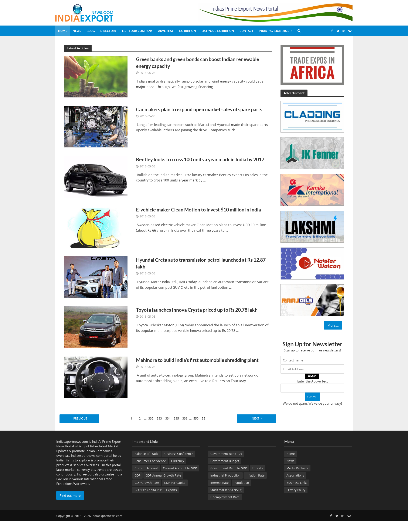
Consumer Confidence (150, 461)
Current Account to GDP (180, 468)
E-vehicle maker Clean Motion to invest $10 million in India (198, 210)
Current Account (146, 468)
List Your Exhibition (217, 31)
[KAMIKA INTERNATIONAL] (312, 189)
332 (150, 418)
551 (204, 418)
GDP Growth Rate (147, 483)
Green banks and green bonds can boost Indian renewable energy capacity (197, 62)
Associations (295, 475)
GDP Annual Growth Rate (163, 475)
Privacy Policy (295, 490)
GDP (137, 475)
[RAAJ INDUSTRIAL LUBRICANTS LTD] (312, 300)
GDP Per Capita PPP (148, 490)
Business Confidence (178, 454)
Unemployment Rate (224, 497)
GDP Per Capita (175, 483)
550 (195, 418)
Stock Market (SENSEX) (226, 490)
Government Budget (224, 461)
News (77, 31)
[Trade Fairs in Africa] (312, 64)
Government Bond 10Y (226, 454)
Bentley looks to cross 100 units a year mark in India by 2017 (200, 159)
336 (184, 418)
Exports (171, 490)
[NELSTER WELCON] (312, 263)
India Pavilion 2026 (274, 31)
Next (255, 418)
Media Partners (297, 468)
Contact (246, 31)
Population (241, 483)
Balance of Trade (147, 454)
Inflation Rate (255, 475)
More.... (333, 325)
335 (176, 418)
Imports (257, 468)
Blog (91, 31)
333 (159, 418)
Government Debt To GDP (228, 468)
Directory (108, 31)
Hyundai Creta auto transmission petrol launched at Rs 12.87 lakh (201, 263)
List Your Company (137, 31)
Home (62, 31)
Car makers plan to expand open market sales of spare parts (199, 109)
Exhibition (187, 31)
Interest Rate (219, 483)
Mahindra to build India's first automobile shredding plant (197, 360)
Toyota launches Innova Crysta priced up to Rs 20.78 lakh (197, 310)
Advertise (166, 31)
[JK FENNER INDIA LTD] (312, 153)
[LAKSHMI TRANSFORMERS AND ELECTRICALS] (312, 226)
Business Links (296, 483)
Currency (177, 461)
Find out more (70, 495)
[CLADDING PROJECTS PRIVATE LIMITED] (312, 116)
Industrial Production (225, 475)
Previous (80, 418)
